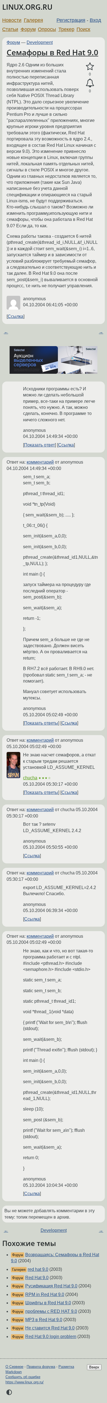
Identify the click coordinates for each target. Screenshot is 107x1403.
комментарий (40, 462)
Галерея (33, 20)
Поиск (83, 29)
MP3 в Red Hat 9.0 (43, 1319)
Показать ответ (39, 445)
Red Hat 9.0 (37, 1277)
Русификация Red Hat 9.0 (51, 1286)
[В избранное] (90, 67)
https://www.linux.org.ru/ (24, 1382)
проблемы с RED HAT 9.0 (51, 1311)
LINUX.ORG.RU (27, 7)
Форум (28, 29)
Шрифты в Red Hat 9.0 (48, 1302)
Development (40, 42)
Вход (95, 20)
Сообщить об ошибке (22, 1377)
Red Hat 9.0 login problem (50, 1336)
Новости (11, 20)
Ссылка (15, 316)
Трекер (66, 29)
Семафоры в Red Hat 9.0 (52, 52)
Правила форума (41, 1367)
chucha (30, 777)
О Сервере (14, 1367)
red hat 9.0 (38, 1269)
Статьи (10, 29)
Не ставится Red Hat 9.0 (50, 1328)
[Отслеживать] (90, 83)
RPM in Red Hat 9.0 (44, 1294)
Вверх (94, 1367)
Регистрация (71, 20)
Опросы (47, 29)
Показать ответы (41, 723)
